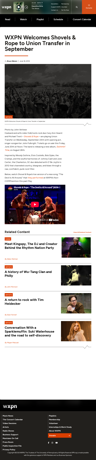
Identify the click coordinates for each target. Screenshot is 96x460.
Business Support (10, 434)
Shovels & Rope (31, 136)
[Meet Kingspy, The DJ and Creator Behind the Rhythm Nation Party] (76, 247)
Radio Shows (8, 431)
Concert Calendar (82, 19)
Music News (8, 416)
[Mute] (26, 7)
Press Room (8, 442)
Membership (65, 4)
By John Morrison (11, 287)
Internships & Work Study (60, 427)
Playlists (52, 416)
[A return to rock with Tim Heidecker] (76, 303)
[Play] (18, 7)
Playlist (40, 19)
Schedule (58, 19)
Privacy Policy (9, 449)
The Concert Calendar (13, 419)
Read (7, 19)
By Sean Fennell (10, 315)
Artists (6, 427)
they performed (35, 177)
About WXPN (55, 431)
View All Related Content (82, 232)
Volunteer (64, 7)
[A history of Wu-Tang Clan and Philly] (76, 275)
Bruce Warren (12, 61)
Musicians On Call (10, 438)
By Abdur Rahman (11, 259)
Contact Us (54, 10)
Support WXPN (56, 7)
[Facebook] (48, 442)
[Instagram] (52, 442)
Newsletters (54, 4)
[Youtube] (56, 442)
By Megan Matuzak (11, 343)
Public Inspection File (12, 446)
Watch (23, 19)
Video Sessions (9, 423)
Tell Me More (65, 10)
